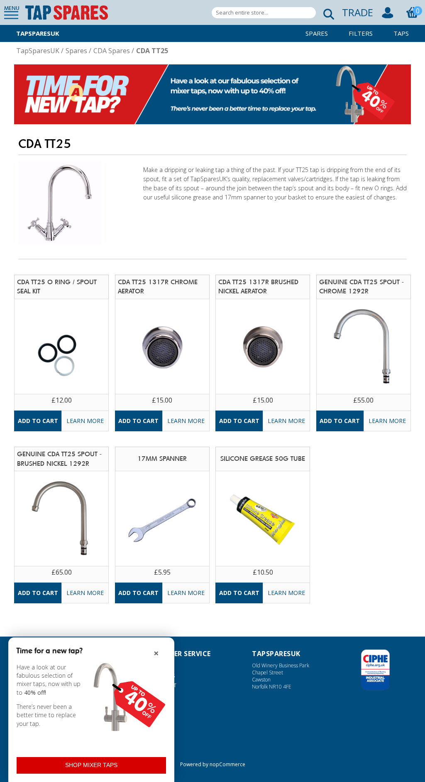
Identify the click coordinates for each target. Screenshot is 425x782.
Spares (316, 33)
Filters (361, 33)
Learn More (85, 421)
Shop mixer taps (91, 765)
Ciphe (375, 670)
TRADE (357, 12)
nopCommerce (227, 764)
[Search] (326, 12)
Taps (401, 33)
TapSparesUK (37, 33)
